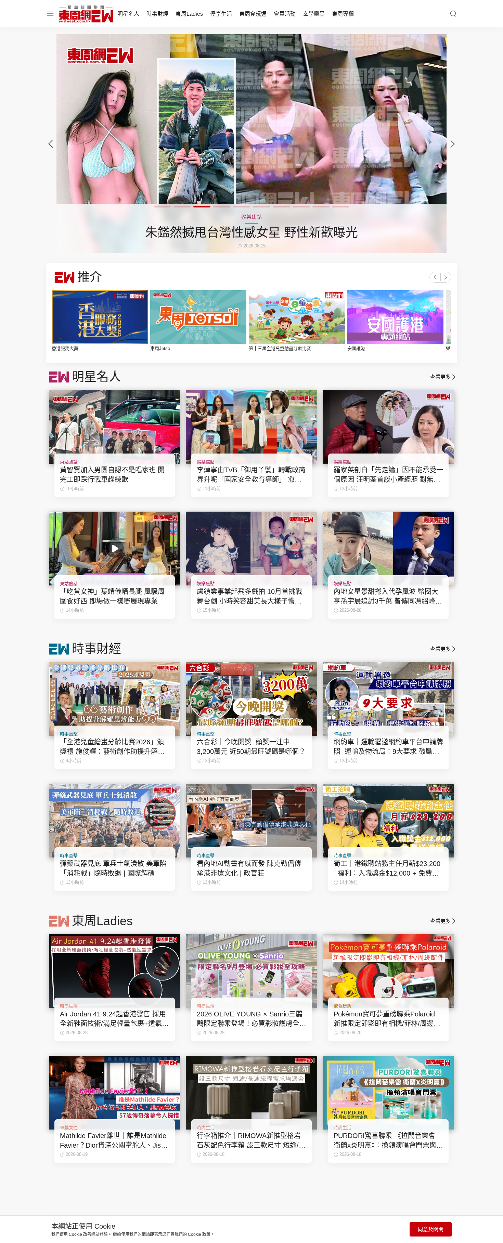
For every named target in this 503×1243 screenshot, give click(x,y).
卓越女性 (69, 1127)
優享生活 (221, 14)
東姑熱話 (69, 461)
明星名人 (128, 14)
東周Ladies (189, 14)
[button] (453, 144)
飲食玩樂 (342, 1006)
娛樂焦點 (206, 461)
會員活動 (285, 14)
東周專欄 (343, 14)
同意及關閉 (430, 1229)
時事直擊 (69, 734)
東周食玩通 (253, 14)
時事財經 (157, 14)
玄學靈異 (314, 14)
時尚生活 (69, 1006)
